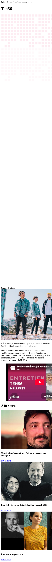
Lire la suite (6, 461)
